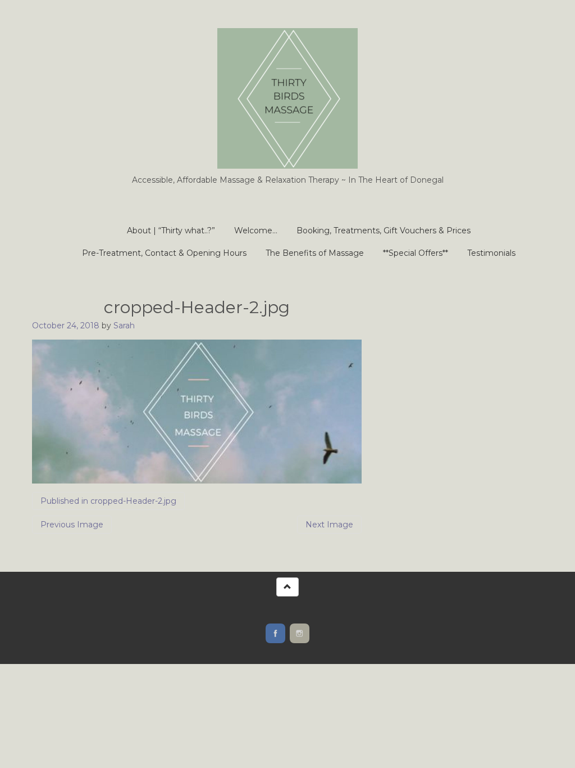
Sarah (124, 325)
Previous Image (71, 524)
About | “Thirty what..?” (171, 230)
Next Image (329, 524)
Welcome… (255, 230)
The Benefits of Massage (315, 253)
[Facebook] (275, 633)
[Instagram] (299, 633)
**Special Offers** (415, 253)
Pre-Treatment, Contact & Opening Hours (164, 253)
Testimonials (491, 253)
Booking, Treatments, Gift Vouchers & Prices (383, 230)
